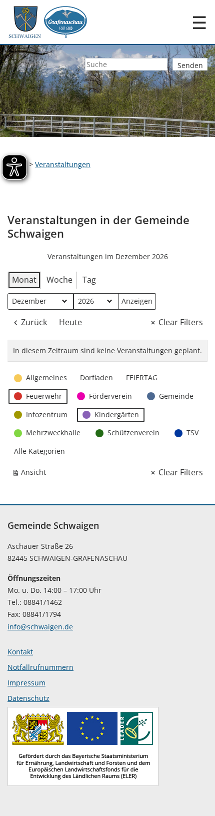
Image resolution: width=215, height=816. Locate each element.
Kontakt (20, 651)
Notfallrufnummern (41, 667)
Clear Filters (180, 322)
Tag (89, 279)
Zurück (34, 322)
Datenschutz (29, 698)
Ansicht (31, 474)
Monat (24, 279)
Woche (59, 279)
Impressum (27, 682)
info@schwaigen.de (40, 626)
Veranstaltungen (62, 164)
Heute (70, 322)
